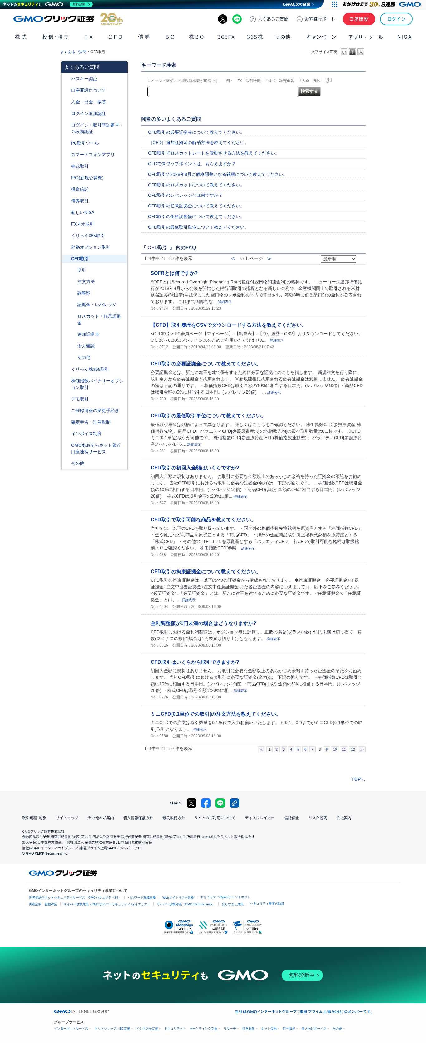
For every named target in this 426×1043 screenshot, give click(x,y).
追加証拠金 (88, 334)
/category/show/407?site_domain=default (67, 369)
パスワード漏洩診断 (142, 897)
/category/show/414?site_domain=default (67, 79)
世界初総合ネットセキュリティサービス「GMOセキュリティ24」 (75, 897)
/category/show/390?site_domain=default (67, 433)
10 (335, 749)
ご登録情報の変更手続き (95, 410)
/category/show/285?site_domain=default (73, 281)
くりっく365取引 (88, 235)
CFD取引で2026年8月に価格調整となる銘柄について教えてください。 (218, 174)
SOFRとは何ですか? (174, 273)
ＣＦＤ (115, 37)
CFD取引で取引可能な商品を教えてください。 (203, 519)
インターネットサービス (71, 1028)
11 (344, 749)
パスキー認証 (84, 78)
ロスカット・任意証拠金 (99, 319)
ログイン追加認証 (88, 113)
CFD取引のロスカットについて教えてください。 (196, 184)
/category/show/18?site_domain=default (73, 270)
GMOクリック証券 (68, 19)
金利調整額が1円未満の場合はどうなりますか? (203, 623)
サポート (320, 19)
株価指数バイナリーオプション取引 (97, 384)
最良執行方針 (173, 818)
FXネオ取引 (82, 223)
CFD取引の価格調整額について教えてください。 (196, 216)
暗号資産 (289, 1028)
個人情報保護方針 (138, 818)
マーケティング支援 (203, 1028)
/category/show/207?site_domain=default (67, 143)
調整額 (83, 293)
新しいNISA (82, 212)
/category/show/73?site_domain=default (67, 178)
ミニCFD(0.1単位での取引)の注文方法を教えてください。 (216, 714)
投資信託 (80, 189)
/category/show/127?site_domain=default (67, 422)
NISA (404, 37)
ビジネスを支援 (147, 1028)
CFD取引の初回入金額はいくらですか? (195, 467)
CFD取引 (80, 258)
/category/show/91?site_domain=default (67, 90)
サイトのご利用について (214, 818)
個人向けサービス (314, 1028)
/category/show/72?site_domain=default (67, 166)
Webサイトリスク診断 (178, 897)
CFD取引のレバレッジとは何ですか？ (185, 195)
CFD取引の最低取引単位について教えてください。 (198, 227)
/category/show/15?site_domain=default (73, 316)
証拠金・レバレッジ (97, 304)
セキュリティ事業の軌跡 (267, 903)
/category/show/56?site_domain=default (67, 410)
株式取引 (80, 166)
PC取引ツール (85, 143)
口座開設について (88, 90)
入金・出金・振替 (88, 101)
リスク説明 (317, 818)
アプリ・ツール (365, 37)
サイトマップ (67, 818)
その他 (83, 357)
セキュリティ (173, 1028)
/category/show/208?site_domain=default (67, 154)
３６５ (255, 37)
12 (353, 749)
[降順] (360, 261)
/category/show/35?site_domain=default (67, 235)
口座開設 (359, 19)
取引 (81, 269)
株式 (21, 37)
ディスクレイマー (260, 818)
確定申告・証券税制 (90, 422)
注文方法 (86, 281)
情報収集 (248, 1028)
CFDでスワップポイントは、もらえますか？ (192, 163)
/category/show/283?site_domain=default (73, 293)
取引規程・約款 (34, 818)
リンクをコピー (234, 803)
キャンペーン (321, 37)
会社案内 (343, 818)
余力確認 (86, 345)
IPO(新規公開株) (87, 177)
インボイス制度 (86, 433)
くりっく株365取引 (90, 369)
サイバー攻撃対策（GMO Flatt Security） (186, 904)
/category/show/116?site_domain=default (67, 189)
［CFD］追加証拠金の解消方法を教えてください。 (198, 142)
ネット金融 (269, 1028)
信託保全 (291, 818)
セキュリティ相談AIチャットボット (225, 897)
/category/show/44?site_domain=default (67, 463)
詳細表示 (225, 302)
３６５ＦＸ (226, 37)
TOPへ (358, 779)
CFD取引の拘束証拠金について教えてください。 (206, 571)
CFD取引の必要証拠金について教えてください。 (196, 132)
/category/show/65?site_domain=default (67, 247)
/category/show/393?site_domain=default (67, 212)
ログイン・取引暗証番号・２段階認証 (97, 128)
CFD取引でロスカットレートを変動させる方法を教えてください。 (213, 153)
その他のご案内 (101, 818)
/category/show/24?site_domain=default (67, 224)
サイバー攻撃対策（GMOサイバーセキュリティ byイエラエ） (107, 904)
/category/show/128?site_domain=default (67, 445)
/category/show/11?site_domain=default (67, 259)
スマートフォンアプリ (93, 154)
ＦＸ (88, 37)
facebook (206, 803)
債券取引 (80, 200)
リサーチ (230, 1028)
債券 (144, 37)
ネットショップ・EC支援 (112, 1028)
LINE (237, 19)
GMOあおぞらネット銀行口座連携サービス (96, 448)
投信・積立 (56, 37)
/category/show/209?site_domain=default (67, 399)
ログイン (396, 19)
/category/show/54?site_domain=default (67, 125)
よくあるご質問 (73, 52)
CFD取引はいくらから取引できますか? (195, 662)
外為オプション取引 (90, 247)
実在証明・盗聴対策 (43, 904)
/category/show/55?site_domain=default (67, 102)
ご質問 (273, 19)
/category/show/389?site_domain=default (67, 201)
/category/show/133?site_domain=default (67, 381)
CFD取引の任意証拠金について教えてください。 (196, 205)
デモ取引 (80, 398)
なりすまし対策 (233, 904)
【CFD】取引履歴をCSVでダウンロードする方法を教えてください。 (229, 325)
